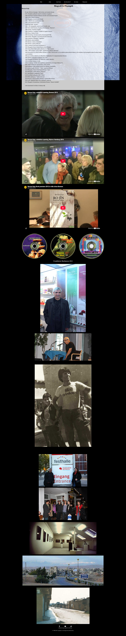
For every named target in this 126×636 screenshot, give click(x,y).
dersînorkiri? (67, 2)
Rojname (85, 2)
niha (50, 2)
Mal (41, 2)
